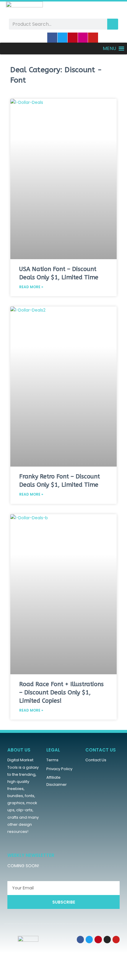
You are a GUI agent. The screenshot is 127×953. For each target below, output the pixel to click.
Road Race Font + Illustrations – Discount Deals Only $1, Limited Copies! (61, 692)
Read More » (31, 286)
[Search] (112, 24)
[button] (109, 48)
